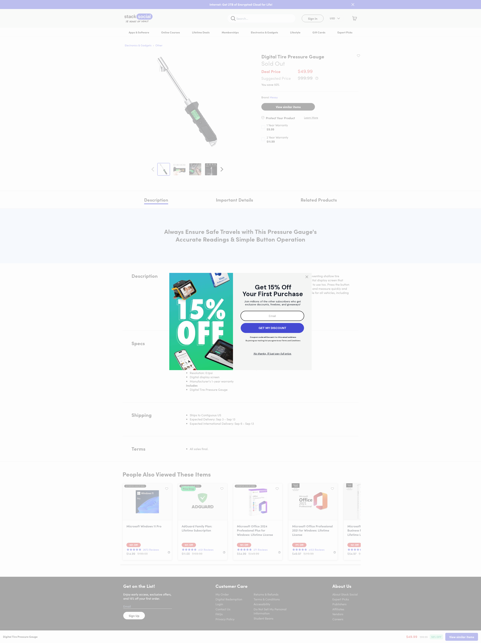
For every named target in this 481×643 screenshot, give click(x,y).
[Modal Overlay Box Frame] (240, 321)
